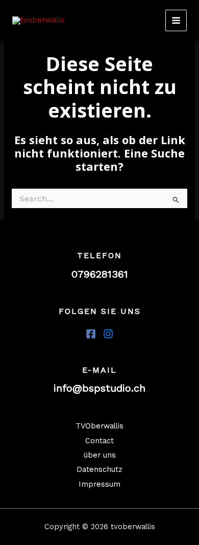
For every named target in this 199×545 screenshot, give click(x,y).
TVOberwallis (99, 425)
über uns (100, 455)
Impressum (99, 484)
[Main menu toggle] (176, 20)
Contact (99, 440)
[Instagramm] (108, 334)
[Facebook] (91, 334)
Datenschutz (99, 469)
